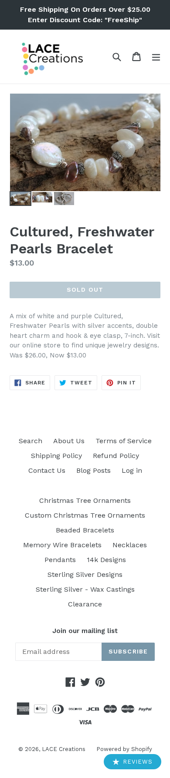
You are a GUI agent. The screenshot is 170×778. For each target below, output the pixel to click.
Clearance (85, 604)
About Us (69, 441)
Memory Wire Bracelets (62, 545)
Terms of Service (123, 441)
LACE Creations (63, 749)
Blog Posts (93, 470)
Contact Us (46, 470)
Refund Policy (116, 455)
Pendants (60, 560)
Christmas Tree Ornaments (85, 500)
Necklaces (129, 545)
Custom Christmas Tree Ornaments (85, 515)
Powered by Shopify (124, 749)
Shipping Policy (56, 455)
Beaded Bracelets (85, 530)
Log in (132, 470)
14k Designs (106, 560)
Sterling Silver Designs (85, 574)
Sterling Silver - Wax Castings (85, 589)
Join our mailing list (85, 631)
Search (30, 441)
